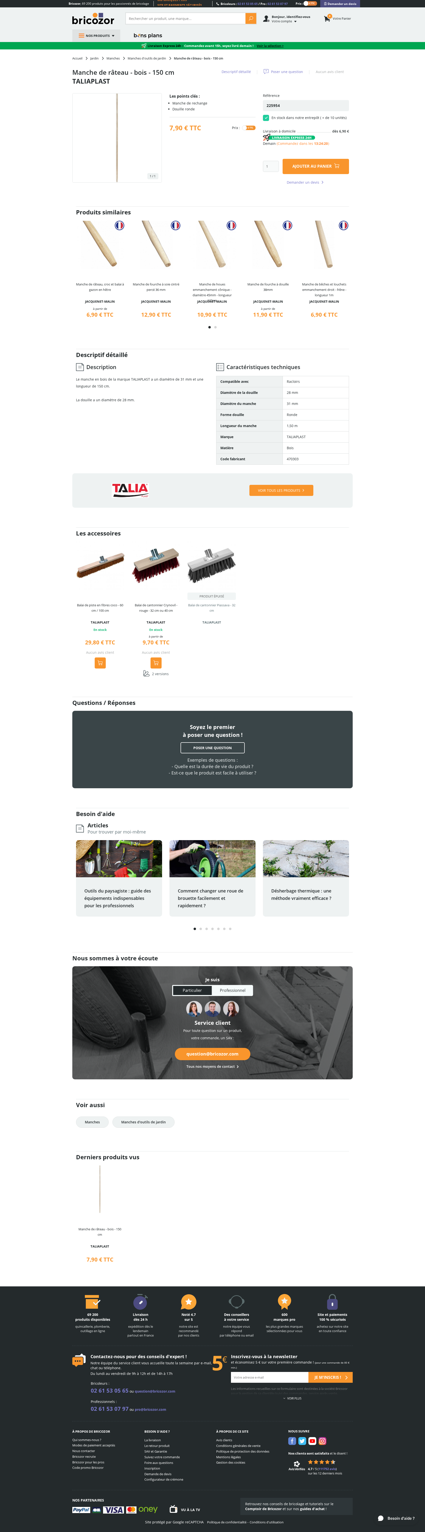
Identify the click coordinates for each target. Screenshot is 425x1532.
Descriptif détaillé (236, 71)
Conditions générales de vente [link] (238, 1445)
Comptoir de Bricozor (263, 1508)
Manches (92, 1122)
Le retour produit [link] (157, 1445)
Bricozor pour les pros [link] (88, 1462)
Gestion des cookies (230, 1462)
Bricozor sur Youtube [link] (312, 1441)
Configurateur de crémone (163, 1479)
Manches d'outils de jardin (143, 1122)
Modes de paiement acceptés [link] (93, 1445)
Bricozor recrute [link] (84, 1456)
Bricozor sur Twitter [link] (302, 1441)
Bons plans (148, 36)
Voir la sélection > (270, 46)
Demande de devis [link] (157, 1474)
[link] (340, 4)
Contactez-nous (108, 1356)
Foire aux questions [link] (158, 1462)
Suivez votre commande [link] (162, 1457)
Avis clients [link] (224, 1440)
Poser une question (287, 71)
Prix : (299, 3)
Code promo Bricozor (88, 1467)
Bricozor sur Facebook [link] (292, 1441)
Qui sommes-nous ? (86, 1440)
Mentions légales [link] (228, 1457)
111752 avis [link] (327, 1469)
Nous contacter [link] (83, 1451)
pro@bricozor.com (150, 1409)
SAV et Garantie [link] (155, 1451)
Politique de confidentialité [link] (226, 1522)
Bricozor (95, 18)
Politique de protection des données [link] (242, 1451)
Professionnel (232, 990)
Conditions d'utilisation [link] (267, 1522)
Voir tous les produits (279, 490)
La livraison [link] (152, 1440)
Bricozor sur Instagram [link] (322, 1441)
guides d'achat (312, 1508)
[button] (209, 327)
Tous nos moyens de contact (210, 1066)
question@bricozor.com (212, 1054)
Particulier (192, 990)
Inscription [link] (152, 1468)
